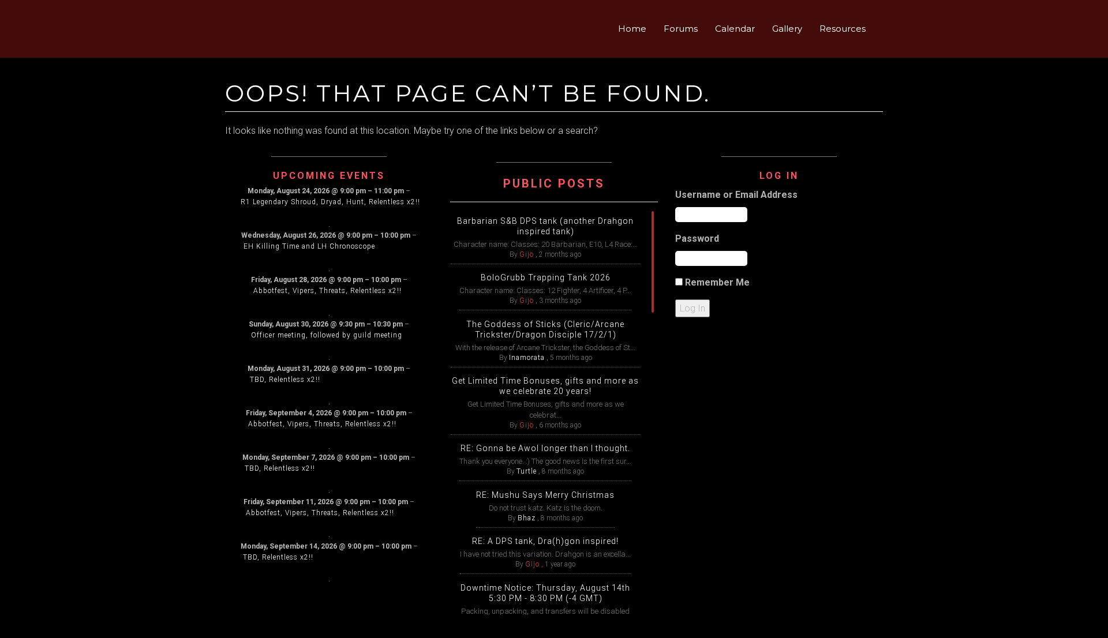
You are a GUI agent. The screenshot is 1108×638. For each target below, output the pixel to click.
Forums (681, 28)
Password (697, 238)
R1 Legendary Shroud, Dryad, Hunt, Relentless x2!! (330, 202)
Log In (692, 308)
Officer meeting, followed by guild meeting (326, 335)
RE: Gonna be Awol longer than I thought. (545, 448)
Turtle (526, 471)
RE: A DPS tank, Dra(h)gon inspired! (545, 541)
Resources (842, 28)
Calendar (735, 28)
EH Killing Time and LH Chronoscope (309, 246)
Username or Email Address (736, 194)
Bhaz (527, 518)
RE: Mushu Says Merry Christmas (545, 495)
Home (632, 28)
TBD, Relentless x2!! (285, 380)
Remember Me (717, 282)
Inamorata (527, 358)
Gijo (526, 254)
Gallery (787, 28)
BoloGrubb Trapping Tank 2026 (546, 277)
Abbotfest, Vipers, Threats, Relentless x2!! (327, 291)
